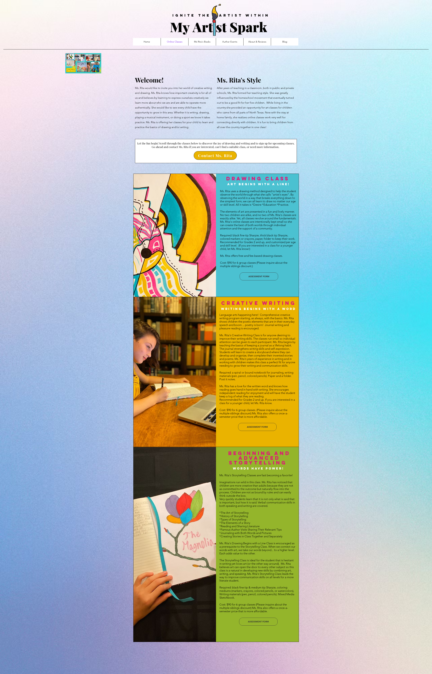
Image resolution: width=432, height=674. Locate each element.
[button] (97, 69)
